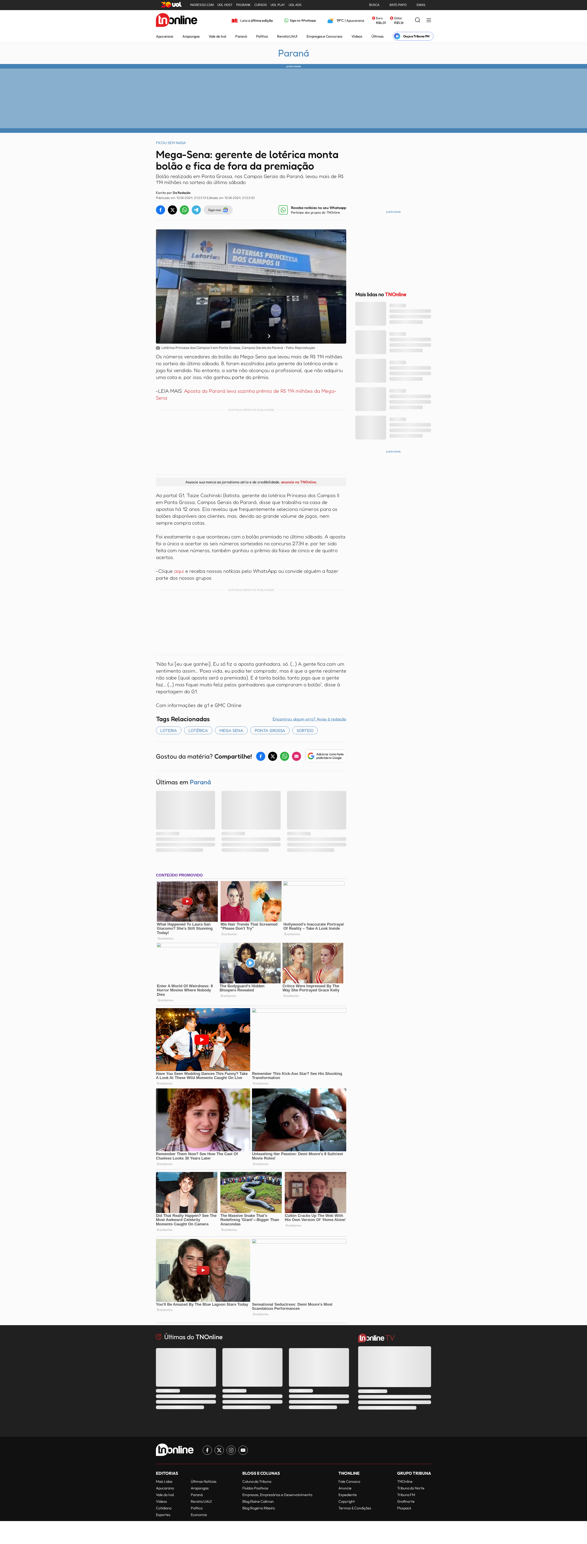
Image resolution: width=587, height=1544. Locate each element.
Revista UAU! (287, 36)
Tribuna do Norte (410, 1488)
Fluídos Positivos (255, 1488)
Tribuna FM (406, 1494)
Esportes (163, 1514)
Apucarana (164, 36)
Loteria (168, 730)
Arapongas (190, 36)
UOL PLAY (278, 5)
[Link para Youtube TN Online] (243, 1450)
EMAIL (421, 5)
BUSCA (374, 5)
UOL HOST (225, 5)
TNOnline (405, 1481)
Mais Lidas (164, 1481)
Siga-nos (214, 210)
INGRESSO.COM (202, 5)
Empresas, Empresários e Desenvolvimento (277, 1494)
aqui (179, 571)
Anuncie (345, 1488)
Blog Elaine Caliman (258, 1501)
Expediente (347, 1494)
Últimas (377, 36)
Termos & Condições (354, 1508)
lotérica (198, 730)
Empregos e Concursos (324, 36)
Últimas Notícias (203, 1481)
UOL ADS (295, 5)
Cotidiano (164, 1508)
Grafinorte (406, 1501)
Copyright (346, 1501)
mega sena (231, 730)
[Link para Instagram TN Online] (231, 1450)
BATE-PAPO (398, 5)
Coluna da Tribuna (256, 1481)
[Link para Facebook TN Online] (207, 1450)
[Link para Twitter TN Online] (219, 1450)
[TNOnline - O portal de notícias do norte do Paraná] (176, 20)
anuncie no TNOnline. (299, 482)
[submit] (417, 20)
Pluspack (404, 1508)
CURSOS (260, 5)
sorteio (305, 730)
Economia (199, 1514)
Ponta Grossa (270, 730)
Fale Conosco (349, 1481)
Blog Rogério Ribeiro (258, 1508)
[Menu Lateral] (428, 20)
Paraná (241, 36)
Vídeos (357, 36)
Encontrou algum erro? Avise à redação (309, 719)
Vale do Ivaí (217, 36)
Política (262, 36)
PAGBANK (243, 5)
